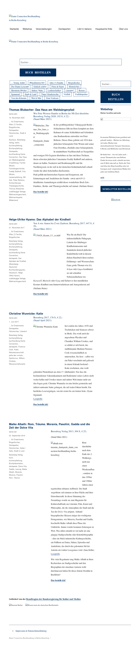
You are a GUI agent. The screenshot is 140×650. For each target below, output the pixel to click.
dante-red (12, 431)
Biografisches (74, 82)
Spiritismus (13, 358)
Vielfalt (67, 94)
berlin (17, 142)
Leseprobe (37, 398)
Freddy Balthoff (15, 171)
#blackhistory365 (37, 82)
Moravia (12, 475)
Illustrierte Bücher (19, 90)
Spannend (15, 94)
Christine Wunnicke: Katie (26, 313)
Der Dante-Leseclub (20, 86)
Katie (16, 349)
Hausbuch (13, 272)
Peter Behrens (18, 180)
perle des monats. (16, 355)
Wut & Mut (36, 98)
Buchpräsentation (16, 463)
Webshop (27, 28)
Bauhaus (12, 139)
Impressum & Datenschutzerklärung (31, 630)
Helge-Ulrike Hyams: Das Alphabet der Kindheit (40, 219)
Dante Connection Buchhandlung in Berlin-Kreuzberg (29, 638)
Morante (18, 472)
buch (11, 457)
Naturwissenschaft (16, 352)
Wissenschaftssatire (17, 364)
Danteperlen (65, 28)
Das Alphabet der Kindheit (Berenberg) (17, 261)
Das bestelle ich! (40, 191)
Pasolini (19, 475)
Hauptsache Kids (103, 28)
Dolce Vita (22, 466)
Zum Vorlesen (52, 98)
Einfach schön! (40, 86)
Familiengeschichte (16, 168)
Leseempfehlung (15, 177)
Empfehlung (13, 162)
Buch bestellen (38, 72)
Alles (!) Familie (56, 82)
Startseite (14, 28)
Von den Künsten (18, 98)
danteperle (13, 258)
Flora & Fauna (58, 86)
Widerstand (13, 200)
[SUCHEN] (128, 84)
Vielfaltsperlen (81, 94)
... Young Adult (18, 82)
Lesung (18, 469)
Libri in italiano (84, 28)
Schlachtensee (15, 183)
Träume (17, 477)
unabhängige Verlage (17, 191)
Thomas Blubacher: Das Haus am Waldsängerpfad (41, 110)
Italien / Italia (37, 90)
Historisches (74, 86)
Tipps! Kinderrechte (50, 94)
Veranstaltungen (44, 28)
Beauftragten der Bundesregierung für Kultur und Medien (53, 599)
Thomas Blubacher (16, 188)
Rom (11, 477)
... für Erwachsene (16, 121)
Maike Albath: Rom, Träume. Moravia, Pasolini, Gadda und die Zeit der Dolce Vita (49, 425)
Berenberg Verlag (16, 241)
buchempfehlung (15, 145)
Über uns (123, 28)
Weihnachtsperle (15, 197)
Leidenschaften (54, 90)
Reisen (82, 90)
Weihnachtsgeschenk (17, 194)
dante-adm (13, 113)
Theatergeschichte (16, 185)
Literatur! (70, 90)
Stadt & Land (30, 94)
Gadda (11, 469)
